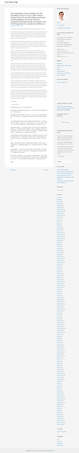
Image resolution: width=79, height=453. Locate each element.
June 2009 (59, 408)
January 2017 (59, 230)
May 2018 (59, 199)
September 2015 (60, 262)
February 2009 (59, 416)
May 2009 (59, 410)
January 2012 (59, 348)
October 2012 (59, 330)
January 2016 (59, 254)
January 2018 (59, 207)
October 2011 (59, 353)
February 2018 (59, 205)
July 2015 (58, 266)
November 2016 (60, 234)
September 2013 (60, 309)
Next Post (46, 170)
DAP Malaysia (59, 63)
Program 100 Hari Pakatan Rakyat (63, 73)
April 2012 (59, 342)
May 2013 (59, 316)
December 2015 (60, 256)
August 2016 (59, 240)
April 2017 (59, 224)
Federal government (15, 25)
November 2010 (60, 375)
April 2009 (59, 412)
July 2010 (58, 383)
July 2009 (58, 406)
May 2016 (59, 246)
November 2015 (60, 258)
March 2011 (59, 367)
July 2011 (58, 359)
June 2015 (59, 267)
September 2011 (60, 355)
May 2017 (59, 223)
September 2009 (60, 402)
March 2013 (59, 320)
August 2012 (59, 334)
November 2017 (60, 211)
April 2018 (59, 201)
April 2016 (59, 248)
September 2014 (60, 285)
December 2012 (60, 326)
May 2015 (59, 269)
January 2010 (59, 394)
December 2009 (60, 396)
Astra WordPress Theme (49, 450)
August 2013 (59, 310)
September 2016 (60, 238)
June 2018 (59, 197)
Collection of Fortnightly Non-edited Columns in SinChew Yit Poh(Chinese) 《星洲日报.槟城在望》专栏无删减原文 (65, 108)
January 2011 (59, 371)
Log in (58, 439)
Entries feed (59, 441)
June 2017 (59, 221)
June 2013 (59, 314)
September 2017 (60, 215)
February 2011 (59, 369)
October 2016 (59, 236)
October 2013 (59, 307)
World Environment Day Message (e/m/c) (65, 171)
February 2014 (59, 299)
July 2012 (58, 336)
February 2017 (59, 228)
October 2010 (59, 377)
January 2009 (59, 418)
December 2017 (60, 209)
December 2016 (60, 232)
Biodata (58, 22)
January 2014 (59, 301)
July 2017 (58, 219)
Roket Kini (59, 69)
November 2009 (60, 398)
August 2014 (59, 287)
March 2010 (59, 391)
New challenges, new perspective (63, 28)
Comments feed (60, 443)
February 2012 (59, 346)
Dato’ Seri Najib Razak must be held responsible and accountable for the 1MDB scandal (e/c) (65, 177)
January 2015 (59, 277)
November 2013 (60, 305)
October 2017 (59, 213)
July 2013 (58, 312)
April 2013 (59, 318)
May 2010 (59, 387)
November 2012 (60, 328)
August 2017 (59, 217)
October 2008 (59, 424)
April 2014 (59, 295)
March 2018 (59, 203)
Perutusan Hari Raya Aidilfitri (62, 169)
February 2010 (59, 393)
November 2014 (60, 281)
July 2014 (58, 289)
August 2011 (59, 357)
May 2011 (59, 363)
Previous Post (12, 170)
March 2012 (59, 344)
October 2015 (59, 260)
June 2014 (59, 291)
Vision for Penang (60, 25)
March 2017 (59, 226)
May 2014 (59, 293)
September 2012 (60, 332)
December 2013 (60, 303)
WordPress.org (60, 445)
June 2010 (59, 385)
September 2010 (60, 379)
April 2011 (59, 365)
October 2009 (59, 400)
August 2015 (59, 264)
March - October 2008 (61, 431)
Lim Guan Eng (11, 2)
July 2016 (58, 242)
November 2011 (60, 352)
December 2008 (60, 420)
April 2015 (59, 271)
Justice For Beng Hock (61, 75)
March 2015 (59, 273)
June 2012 (59, 338)
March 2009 (59, 414)
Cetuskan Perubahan (61, 71)
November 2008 (60, 422)
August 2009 (59, 404)
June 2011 (59, 361)
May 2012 (59, 340)
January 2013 (59, 324)
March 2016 (59, 250)
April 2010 (59, 389)
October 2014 (59, 283)
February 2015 (59, 275)
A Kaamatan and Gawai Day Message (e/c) (65, 173)
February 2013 (59, 322)
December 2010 (60, 373)
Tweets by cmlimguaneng (62, 82)
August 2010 (59, 381)
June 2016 (59, 244)
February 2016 (59, 252)
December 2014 (60, 279)
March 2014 (59, 297)
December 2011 (60, 350)
